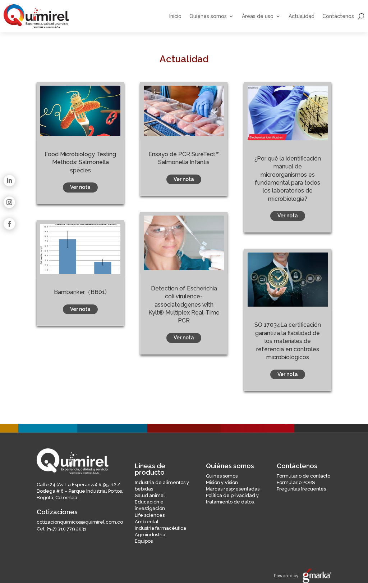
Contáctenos (338, 16)
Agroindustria (150, 534)
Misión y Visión (222, 482)
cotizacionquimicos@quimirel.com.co (80, 522)
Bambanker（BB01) (80, 292)
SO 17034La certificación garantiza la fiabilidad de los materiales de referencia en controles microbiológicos (287, 341)
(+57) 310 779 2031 (67, 529)
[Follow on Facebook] (9, 224)
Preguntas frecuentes (301, 489)
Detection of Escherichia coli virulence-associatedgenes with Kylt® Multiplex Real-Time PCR (184, 304)
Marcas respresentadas (232, 489)
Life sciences (150, 515)
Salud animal (150, 495)
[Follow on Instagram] (9, 202)
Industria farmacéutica (160, 528)
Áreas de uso (257, 16)
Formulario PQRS (296, 482)
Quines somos (222, 476)
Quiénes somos (208, 16)
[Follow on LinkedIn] (9, 180)
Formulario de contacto (303, 476)
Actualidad (301, 16)
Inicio (175, 16)
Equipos (144, 541)
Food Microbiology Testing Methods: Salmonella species (80, 162)
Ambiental (146, 521)
